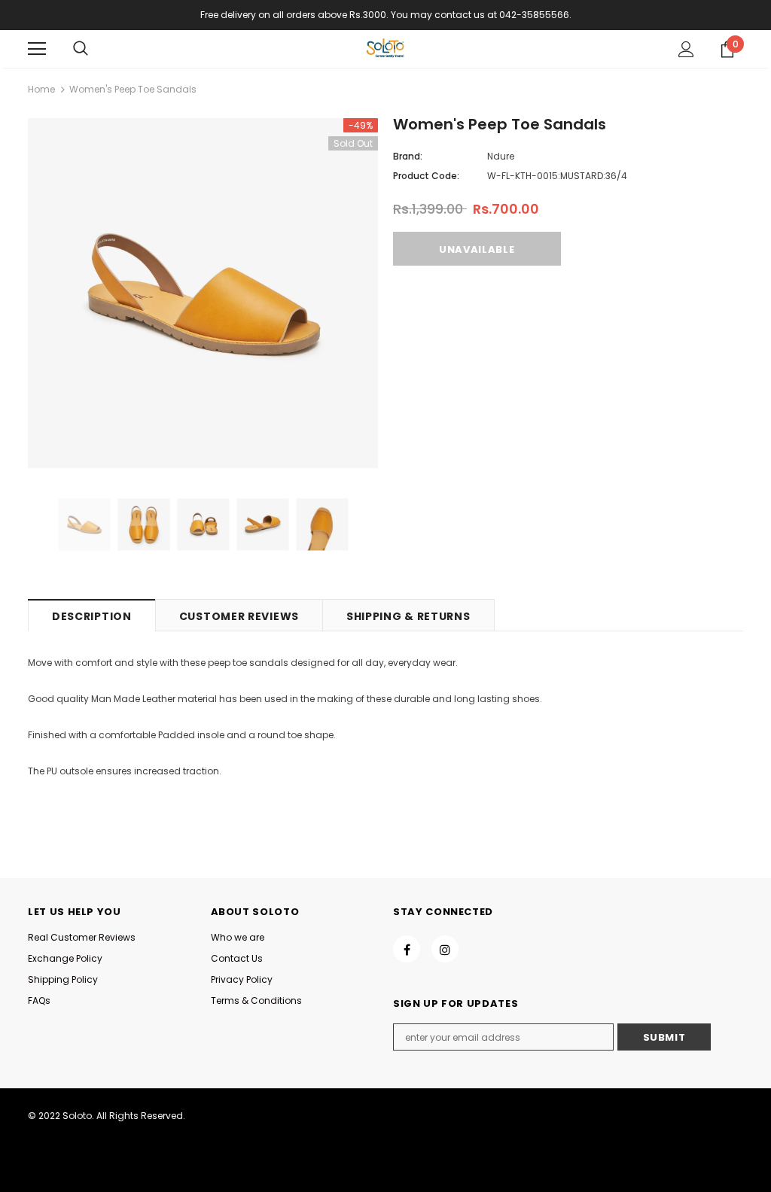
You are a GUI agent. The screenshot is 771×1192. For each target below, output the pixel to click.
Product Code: (426, 175)
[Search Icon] (80, 48)
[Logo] (385, 48)
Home (41, 89)
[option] (203, 293)
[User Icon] (686, 49)
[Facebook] (406, 948)
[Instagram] (445, 948)
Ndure (500, 156)
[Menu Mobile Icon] (37, 49)
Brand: (407, 156)
